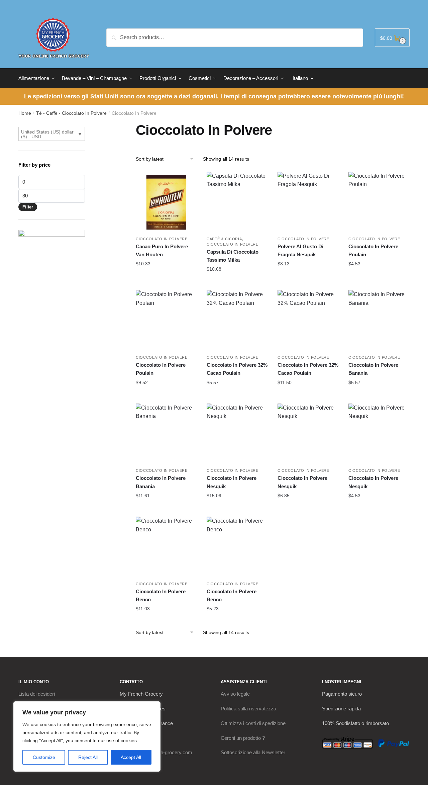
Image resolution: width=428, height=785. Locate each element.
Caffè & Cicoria (224, 239)
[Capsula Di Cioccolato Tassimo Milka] (237, 202)
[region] (86, 736)
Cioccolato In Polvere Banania (373, 369)
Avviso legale (235, 694)
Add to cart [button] (166, 277)
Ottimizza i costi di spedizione (253, 723)
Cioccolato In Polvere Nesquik (231, 482)
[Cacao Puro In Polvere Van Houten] (166, 202)
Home (24, 113)
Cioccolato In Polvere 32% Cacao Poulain (237, 369)
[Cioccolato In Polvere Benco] (166, 547)
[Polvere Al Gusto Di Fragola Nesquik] (308, 202)
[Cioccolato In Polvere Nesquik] (237, 434)
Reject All (88, 757)
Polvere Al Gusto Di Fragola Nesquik (300, 250)
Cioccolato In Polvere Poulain (373, 250)
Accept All (131, 757)
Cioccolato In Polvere (162, 239)
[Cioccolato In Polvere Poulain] (378, 202)
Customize (44, 757)
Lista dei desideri (36, 694)
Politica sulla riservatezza (248, 708)
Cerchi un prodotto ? (243, 738)
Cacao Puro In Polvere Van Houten (162, 250)
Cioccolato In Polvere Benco (161, 595)
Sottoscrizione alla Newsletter (253, 752)
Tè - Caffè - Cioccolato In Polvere (71, 113)
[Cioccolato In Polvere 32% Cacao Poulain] (237, 320)
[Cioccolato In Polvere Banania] (378, 320)
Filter (27, 206)
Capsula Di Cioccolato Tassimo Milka (232, 256)
